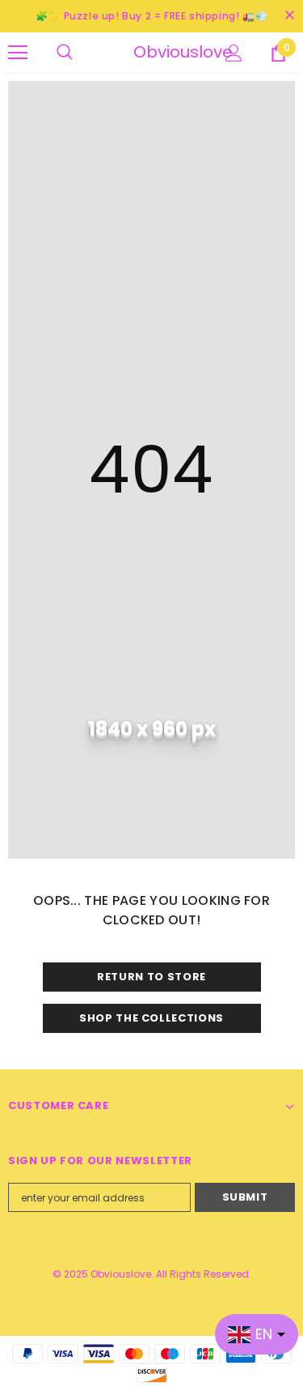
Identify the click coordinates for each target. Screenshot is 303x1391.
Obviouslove (153, 52)
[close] (289, 16)
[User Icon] (233, 53)
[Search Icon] (81, 53)
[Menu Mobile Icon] (17, 52)
